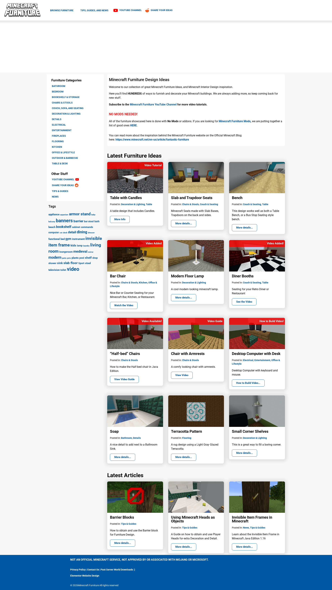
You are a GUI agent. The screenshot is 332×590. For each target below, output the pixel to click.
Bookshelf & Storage (66, 97)
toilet (63, 270)
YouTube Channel (63, 179)
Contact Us (93, 569)
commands (87, 227)
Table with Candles (126, 198)
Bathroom (58, 86)
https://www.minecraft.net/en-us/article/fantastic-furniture (152, 139)
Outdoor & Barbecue (65, 158)
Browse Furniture (61, 10)
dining (82, 232)
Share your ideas (63, 185)
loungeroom (66, 251)
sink (60, 263)
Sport (81, 263)
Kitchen (57, 147)
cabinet (76, 227)
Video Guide (215, 321)
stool (88, 263)
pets (69, 258)
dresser (91, 233)
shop (95, 257)
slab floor (70, 263)
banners (64, 220)
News (55, 196)
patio (64, 258)
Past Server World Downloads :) (118, 569)
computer (53, 232)
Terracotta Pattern (186, 431)
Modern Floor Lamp (187, 276)
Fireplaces (59, 135)
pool (81, 257)
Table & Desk (60, 163)
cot (61, 233)
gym (68, 239)
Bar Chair (118, 276)
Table (149, 204)
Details (56, 119)
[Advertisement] (166, 46)
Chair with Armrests (188, 354)
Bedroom (57, 91)
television (54, 269)
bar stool (89, 221)
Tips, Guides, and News (94, 10)
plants (75, 257)
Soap (114, 431)
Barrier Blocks (122, 517)
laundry (86, 246)
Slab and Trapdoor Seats (191, 198)
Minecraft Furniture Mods (235, 121)
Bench (237, 198)
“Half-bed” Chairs (125, 354)
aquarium (64, 215)
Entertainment (62, 130)
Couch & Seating (209, 204)
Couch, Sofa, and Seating (68, 108)
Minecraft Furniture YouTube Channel (153, 104)
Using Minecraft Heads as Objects (193, 519)
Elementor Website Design (84, 575)
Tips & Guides (60, 191)
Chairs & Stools (62, 102)
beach (51, 227)
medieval (80, 251)
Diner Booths (242, 276)
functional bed (56, 239)
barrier (78, 221)
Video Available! (152, 321)
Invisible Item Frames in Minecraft (252, 519)
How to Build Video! (272, 321)
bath (96, 221)
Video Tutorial (153, 165)
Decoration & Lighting (66, 113)
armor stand (80, 214)
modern (54, 257)
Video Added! (275, 243)
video (73, 269)
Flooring (58, 141)
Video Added (154, 243)
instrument (78, 239)
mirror (90, 252)
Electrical (59, 124)
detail (72, 232)
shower (52, 263)
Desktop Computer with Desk (256, 354)
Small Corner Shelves (250, 431)
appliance (53, 214)
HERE (133, 125)
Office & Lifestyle (63, 152)
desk (65, 233)
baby (93, 215)
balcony (51, 222)
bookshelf (63, 227)
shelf (88, 257)
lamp (79, 245)
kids (73, 245)
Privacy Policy (78, 569)
